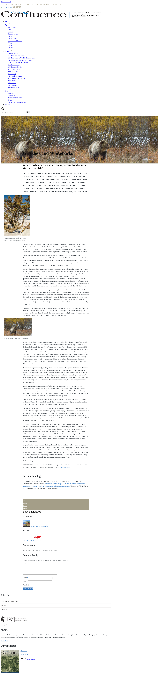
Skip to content (6, 2)
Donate (3, 605)
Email (25, 581)
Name (25, 578)
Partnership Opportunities (9, 601)
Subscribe (4, 609)
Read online (24, 654)
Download (24, 651)
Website (25, 585)
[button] (28, 112)
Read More (4, 641)
